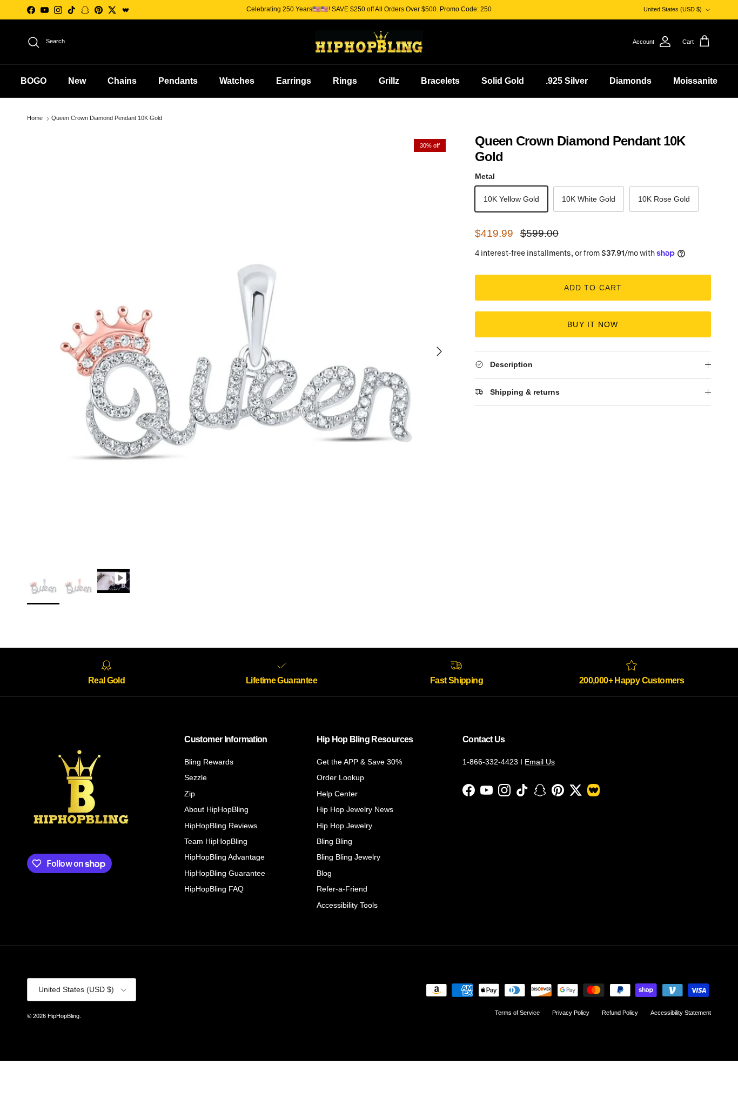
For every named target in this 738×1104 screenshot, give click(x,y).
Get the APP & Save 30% (359, 761)
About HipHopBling (216, 809)
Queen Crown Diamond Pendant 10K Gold (106, 118)
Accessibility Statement (680, 1012)
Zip (189, 793)
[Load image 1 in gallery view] (239, 346)
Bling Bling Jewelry (348, 857)
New (77, 80)
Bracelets (440, 80)
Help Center (337, 793)
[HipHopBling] (369, 42)
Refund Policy (620, 1012)
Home (35, 118)
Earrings (293, 80)
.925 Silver (567, 80)
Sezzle (195, 777)
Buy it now (592, 324)
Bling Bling (334, 841)
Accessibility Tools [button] (347, 905)
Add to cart (593, 287)
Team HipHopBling (215, 841)
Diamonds (630, 80)
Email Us (540, 761)
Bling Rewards (208, 761)
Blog (324, 873)
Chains (122, 80)
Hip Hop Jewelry (344, 825)
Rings (345, 80)
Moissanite (695, 80)
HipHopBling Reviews (220, 825)
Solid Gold (502, 80)
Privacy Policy (570, 1012)
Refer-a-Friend (342, 888)
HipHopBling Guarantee (224, 873)
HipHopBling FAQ (214, 888)
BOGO (33, 80)
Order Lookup (340, 777)
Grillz (389, 80)
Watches (236, 80)
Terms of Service (517, 1012)
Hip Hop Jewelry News (355, 809)
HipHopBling (63, 1016)
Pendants (178, 80)
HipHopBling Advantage (224, 857)
